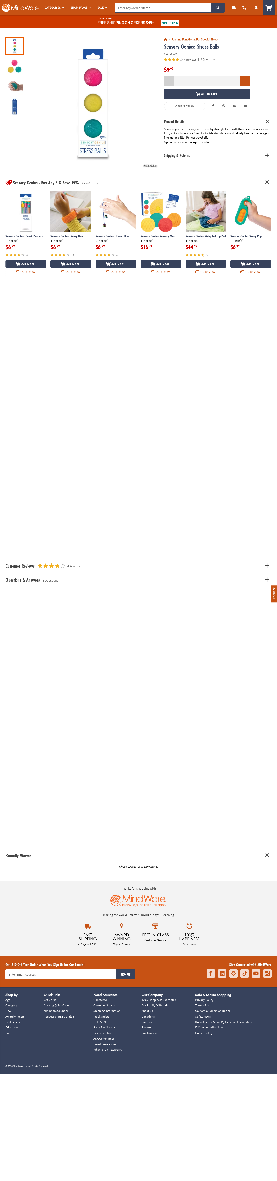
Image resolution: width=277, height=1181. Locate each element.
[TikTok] (244, 973)
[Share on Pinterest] (223, 106)
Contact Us (100, 1000)
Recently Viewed (18, 855)
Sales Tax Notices (104, 1027)
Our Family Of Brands (155, 1005)
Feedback (274, 593)
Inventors (147, 1022)
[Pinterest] (233, 973)
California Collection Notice (212, 1011)
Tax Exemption (102, 1033)
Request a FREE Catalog (59, 1016)
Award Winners (14, 1016)
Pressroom (148, 1027)
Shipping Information (106, 1011)
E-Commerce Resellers (209, 1027)
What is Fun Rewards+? (107, 1049)
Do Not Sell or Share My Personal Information (223, 1022)
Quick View (27, 272)
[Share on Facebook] (213, 106)
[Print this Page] (245, 106)
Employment (150, 1033)
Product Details (174, 121)
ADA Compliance (103, 1038)
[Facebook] (211, 973)
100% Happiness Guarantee (159, 1000)
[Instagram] (267, 973)
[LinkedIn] (222, 973)
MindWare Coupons (56, 1011)
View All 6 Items (91, 183)
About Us (147, 1011)
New (8, 1011)
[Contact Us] (244, 7)
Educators (11, 1027)
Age (7, 1000)
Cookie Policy (204, 1033)
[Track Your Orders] (234, 7)
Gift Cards (50, 1000)
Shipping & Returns (177, 155)
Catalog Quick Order (57, 1005)
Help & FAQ (100, 1022)
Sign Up (125, 974)
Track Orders (101, 1016)
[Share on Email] (234, 106)
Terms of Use (203, 1005)
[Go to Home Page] (165, 39)
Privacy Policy (204, 1000)
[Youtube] (256, 973)
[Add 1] (245, 81)
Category (11, 1005)
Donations (148, 1016)
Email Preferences (104, 1044)
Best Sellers (12, 1022)
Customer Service (104, 1005)
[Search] (218, 8)
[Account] (256, 7)
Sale (8, 1033)
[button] (93, 102)
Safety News (203, 1016)
